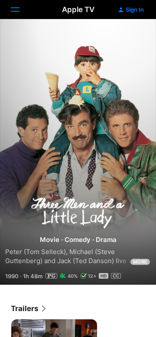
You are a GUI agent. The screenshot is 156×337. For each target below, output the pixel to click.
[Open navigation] (20, 9)
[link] (29, 308)
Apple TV (78, 9)
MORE (140, 262)
